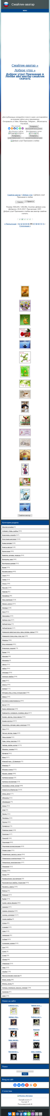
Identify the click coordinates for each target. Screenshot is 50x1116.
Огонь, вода (6, 794)
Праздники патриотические (11, 846)
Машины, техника (8, 749)
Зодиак (4, 688)
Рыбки (4, 899)
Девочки (5, 591)
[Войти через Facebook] (23, 1085)
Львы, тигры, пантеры (9, 741)
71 (43, 224)
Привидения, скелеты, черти (11, 854)
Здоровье (5, 672)
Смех (4, 931)
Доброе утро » (25, 70)
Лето (3, 729)
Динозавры (6, 616)
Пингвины (5, 818)
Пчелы (4, 874)
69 (39, 224)
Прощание (5, 866)
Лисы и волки (6, 737)
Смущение (5, 935)
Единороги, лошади (8, 648)
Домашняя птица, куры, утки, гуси (13, 636)
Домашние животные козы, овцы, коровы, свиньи (18, 632)
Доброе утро (27, 195)
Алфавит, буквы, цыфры (10, 531)
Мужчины (5, 765)
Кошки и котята (7, 721)
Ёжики (4, 652)
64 (26, 224)
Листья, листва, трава (9, 733)
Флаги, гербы (6, 979)
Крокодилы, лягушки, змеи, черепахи (14, 725)
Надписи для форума (9, 781)
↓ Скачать (19, 202)
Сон (3, 947)
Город (4, 575)
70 (41, 224)
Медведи (5, 753)
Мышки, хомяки (7, 773)
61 (19, 224)
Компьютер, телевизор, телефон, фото (15, 713)
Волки (4, 567)
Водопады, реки (7, 559)
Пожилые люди (7, 830)
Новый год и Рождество (10, 789)
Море (4, 757)
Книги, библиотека (8, 709)
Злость (4, 684)
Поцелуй (5, 838)
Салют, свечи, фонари (9, 903)
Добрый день (6, 624)
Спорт (4, 951)
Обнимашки (6, 802)
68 (36, 224)
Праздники (5, 842)
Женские (5, 656)
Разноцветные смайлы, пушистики (13, 882)
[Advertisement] (25, 39)
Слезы (4, 923)
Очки (3, 810)
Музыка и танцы (7, 769)
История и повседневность (11, 701)
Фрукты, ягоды (7, 983)
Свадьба (5, 907)
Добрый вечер (7, 628)
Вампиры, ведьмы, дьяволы (11, 555)
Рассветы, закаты (8, 886)
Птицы (4, 870)
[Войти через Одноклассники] (35, 1085)
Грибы (4, 579)
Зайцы (4, 668)
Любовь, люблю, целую (9, 745)
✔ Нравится (29, 201)
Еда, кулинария (7, 644)
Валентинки (6, 551)
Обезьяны (5, 798)
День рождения (7, 599)
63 (24, 224)
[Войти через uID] (15, 1085)
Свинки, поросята (8, 911)
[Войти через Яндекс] (27, 1085)
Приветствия (6, 850)
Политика (5, 834)
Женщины (5, 660)
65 (28, 224)
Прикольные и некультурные (11, 858)
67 (34, 224)
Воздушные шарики (8, 563)
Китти (4, 705)
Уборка (4, 959)
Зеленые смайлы (8, 676)
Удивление (5, 963)
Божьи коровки (7, 543)
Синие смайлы (7, 919)
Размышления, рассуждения (11, 878)
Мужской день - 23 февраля (11, 761)
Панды (4, 814)
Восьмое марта (7, 571)
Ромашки (5, 895)
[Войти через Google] (31, 1085)
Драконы (5, 640)
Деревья (5, 608)
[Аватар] (25, 292)
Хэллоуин (5, 992)
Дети (3, 612)
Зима (4, 680)
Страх (4, 955)
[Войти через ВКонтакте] (19, 1085)
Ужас (4, 967)
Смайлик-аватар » (25, 65)
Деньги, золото (7, 604)
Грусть (4, 583)
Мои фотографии (8, 527)
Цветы (4, 664)
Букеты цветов (7, 547)
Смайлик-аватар (23, 4)
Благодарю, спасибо (9, 535)
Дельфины (5, 595)
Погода (4, 822)
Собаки (4, 939)
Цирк (3, 996)
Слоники (5, 927)
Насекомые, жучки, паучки (10, 785)
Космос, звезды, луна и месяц (12, 717)
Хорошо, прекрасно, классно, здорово (14, 988)
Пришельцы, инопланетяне (11, 862)
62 (21, 224)
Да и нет (5, 587)
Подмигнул (5, 826)
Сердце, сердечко (8, 915)
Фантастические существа (11, 975)
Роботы (4, 891)
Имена (4, 697)
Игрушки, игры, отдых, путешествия (14, 692)
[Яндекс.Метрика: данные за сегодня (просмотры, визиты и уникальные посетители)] (25, 1096)
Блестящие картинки (9, 539)
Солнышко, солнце (8, 943)
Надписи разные (7, 777)
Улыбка (4, 971)
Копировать (34, 126)
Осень (4, 806)
